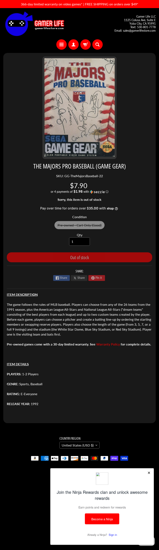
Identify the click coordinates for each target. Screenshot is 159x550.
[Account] (73, 44)
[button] (79, 192)
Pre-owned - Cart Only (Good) (81, 226)
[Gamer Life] (34, 23)
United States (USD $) (78, 445)
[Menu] (61, 44)
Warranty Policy (108, 344)
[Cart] (85, 44)
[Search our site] (97, 44)
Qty (79, 235)
